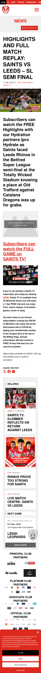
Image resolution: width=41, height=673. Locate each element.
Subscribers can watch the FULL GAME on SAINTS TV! (19, 251)
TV (8, 2)
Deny (20, 659)
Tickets (20, 2)
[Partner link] (11, 563)
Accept (20, 653)
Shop (13, 2)
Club (3, 2)
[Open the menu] (37, 10)
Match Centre (20, 545)
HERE (6, 297)
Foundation (31, 2)
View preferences (20, 665)
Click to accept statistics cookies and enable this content (20, 224)
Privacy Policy (20, 670)
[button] (38, 632)
